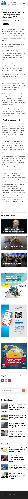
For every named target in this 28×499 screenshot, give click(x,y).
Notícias (4, 9)
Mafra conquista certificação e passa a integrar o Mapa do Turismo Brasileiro (17, 417)
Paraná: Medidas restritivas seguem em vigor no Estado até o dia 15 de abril (17, 467)
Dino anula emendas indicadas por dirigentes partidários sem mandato (13, 230)
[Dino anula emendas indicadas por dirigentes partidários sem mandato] (14, 226)
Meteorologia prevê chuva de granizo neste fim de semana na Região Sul (17, 425)
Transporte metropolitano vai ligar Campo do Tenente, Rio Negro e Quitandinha (18, 449)
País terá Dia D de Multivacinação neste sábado (13, 247)
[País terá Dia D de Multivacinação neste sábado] (14, 243)
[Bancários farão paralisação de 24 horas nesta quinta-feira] (14, 260)
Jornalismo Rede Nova (15, 20)
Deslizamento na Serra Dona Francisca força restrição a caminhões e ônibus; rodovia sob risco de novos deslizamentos (13, 407)
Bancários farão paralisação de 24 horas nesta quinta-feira (13, 263)
